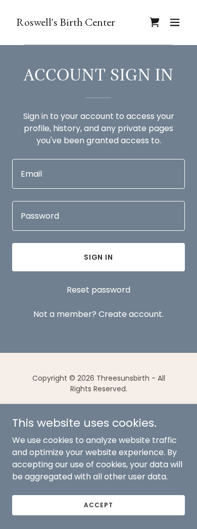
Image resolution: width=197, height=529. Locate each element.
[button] (175, 22)
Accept (98, 504)
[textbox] (98, 174)
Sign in (99, 257)
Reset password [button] (98, 290)
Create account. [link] (131, 314)
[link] (65, 23)
